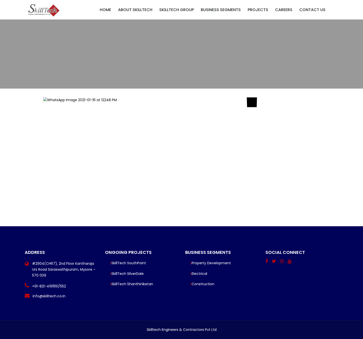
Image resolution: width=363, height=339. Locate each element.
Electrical (199, 273)
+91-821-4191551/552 (49, 286)
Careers (283, 10)
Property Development (211, 263)
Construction (203, 284)
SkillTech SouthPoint (128, 263)
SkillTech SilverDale (127, 273)
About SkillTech (135, 10)
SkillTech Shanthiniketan (132, 284)
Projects (258, 10)
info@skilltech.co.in (49, 296)
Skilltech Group (176, 10)
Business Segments (221, 10)
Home (105, 10)
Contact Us (312, 10)
